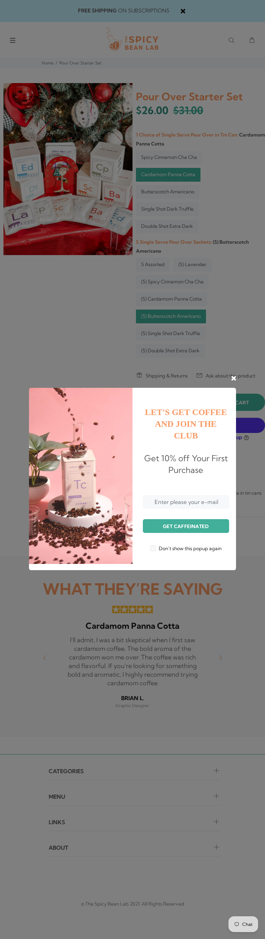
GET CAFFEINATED (186, 526)
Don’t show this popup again (190, 548)
